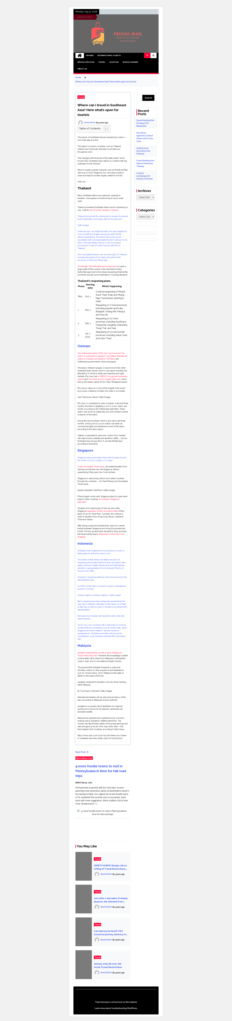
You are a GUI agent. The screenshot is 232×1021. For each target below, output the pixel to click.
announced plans (109, 266)
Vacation (114, 62)
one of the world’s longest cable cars (104, 379)
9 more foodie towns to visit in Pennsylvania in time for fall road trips (100, 771)
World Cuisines (130, 62)
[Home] (79, 55)
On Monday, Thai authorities (89, 266)
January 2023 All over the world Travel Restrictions (108, 965)
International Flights (109, 55)
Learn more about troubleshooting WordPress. (116, 1008)
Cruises (89, 55)
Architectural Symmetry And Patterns (143, 151)
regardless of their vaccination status (102, 511)
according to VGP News (104, 359)
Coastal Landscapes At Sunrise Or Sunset (144, 176)
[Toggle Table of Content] (105, 129)
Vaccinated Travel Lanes (93, 467)
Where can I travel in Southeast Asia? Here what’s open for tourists (101, 110)
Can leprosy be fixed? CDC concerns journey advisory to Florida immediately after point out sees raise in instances (110, 933)
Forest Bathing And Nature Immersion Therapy (145, 163)
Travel (101, 62)
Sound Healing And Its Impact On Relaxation (145, 123)
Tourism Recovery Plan (87, 655)
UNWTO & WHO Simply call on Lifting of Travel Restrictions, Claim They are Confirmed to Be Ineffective (110, 867)
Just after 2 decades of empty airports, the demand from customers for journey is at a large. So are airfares (111, 900)
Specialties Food (85, 62)
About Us (82, 69)
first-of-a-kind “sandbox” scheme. (104, 210)
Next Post (80, 752)
